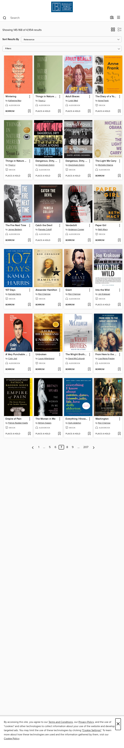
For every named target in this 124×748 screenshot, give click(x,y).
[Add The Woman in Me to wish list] (59, 434)
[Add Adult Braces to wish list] (89, 111)
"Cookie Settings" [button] (91, 730)
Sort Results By (10, 39)
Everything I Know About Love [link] (77, 419)
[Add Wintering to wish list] (29, 111)
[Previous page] (33, 447)
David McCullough (76, 358)
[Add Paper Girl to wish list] (119, 240)
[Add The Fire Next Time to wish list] (29, 240)
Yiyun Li (41, 100)
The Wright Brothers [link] (77, 354)
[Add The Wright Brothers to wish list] (89, 369)
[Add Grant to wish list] (89, 305)
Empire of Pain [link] (13, 419)
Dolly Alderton (74, 423)
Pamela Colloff (45, 229)
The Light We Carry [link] (105, 161)
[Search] (4, 17)
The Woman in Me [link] (45, 419)
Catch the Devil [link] (44, 225)
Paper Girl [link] (100, 225)
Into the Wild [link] (102, 290)
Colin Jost (12, 358)
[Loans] (112, 18)
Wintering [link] (10, 96)
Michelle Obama (105, 165)
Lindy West (73, 100)
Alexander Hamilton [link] (46, 290)
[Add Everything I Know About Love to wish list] (89, 434)
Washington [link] (102, 419)
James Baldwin (15, 229)
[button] (113, 30)
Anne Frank (103, 100)
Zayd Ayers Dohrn (46, 165)
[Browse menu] (119, 17)
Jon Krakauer (104, 294)
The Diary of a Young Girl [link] (106, 96)
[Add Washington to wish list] (119, 434)
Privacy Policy (86, 722)
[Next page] (94, 447)
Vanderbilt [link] (71, 225)
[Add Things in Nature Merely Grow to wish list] (59, 111)
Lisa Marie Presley (106, 358)
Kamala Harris (14, 294)
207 (85, 447)
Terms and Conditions (60, 722)
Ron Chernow (44, 294)
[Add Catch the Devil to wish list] (59, 240)
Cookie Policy (11, 738)
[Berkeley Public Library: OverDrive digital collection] (62, 7)
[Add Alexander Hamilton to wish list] (59, 305)
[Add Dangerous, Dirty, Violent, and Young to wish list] (59, 176)
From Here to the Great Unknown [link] (106, 354)
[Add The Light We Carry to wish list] (119, 176)
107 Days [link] (10, 290)
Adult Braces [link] (72, 96)
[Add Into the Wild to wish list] (119, 305)
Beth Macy (103, 229)
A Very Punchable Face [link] (16, 354)
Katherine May (14, 100)
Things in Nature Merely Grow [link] (47, 96)
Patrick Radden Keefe (18, 423)
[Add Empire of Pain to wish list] (29, 434)
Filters (8, 48)
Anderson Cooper (76, 229)
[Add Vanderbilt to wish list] (89, 240)
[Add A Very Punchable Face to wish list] (29, 369)
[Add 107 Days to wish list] (29, 305)
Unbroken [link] (41, 354)
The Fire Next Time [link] (15, 225)
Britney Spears (44, 423)
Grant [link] (69, 290)
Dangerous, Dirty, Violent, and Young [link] (47, 161)
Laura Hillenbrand (46, 358)
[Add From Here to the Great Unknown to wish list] (119, 369)
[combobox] (55, 18)
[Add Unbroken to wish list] (59, 369)
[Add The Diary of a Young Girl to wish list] (119, 111)
